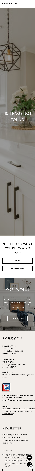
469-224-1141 (8, 348)
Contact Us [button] (17, 319)
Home (17, 261)
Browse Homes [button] (17, 268)
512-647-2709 (8, 362)
